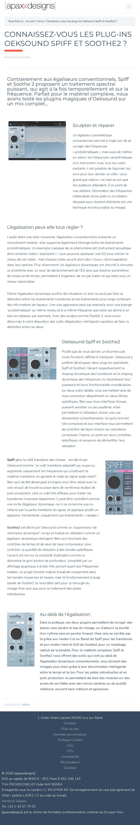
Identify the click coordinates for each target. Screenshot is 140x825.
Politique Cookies (70, 740)
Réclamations (70, 762)
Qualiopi (70, 767)
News (26, 704)
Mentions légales (14, 801)
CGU (70, 745)
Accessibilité (70, 756)
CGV (70, 751)
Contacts (70, 723)
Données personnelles (70, 734)
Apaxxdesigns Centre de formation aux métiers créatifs (38, 7)
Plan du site (70, 729)
